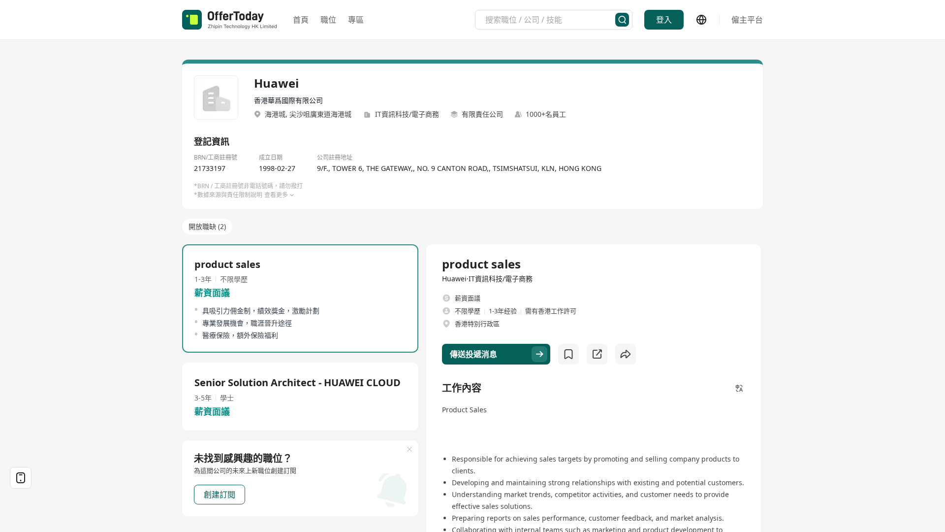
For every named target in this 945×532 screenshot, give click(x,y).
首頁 (301, 19)
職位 (328, 19)
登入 (664, 19)
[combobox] (550, 20)
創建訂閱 (219, 494)
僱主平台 (747, 19)
